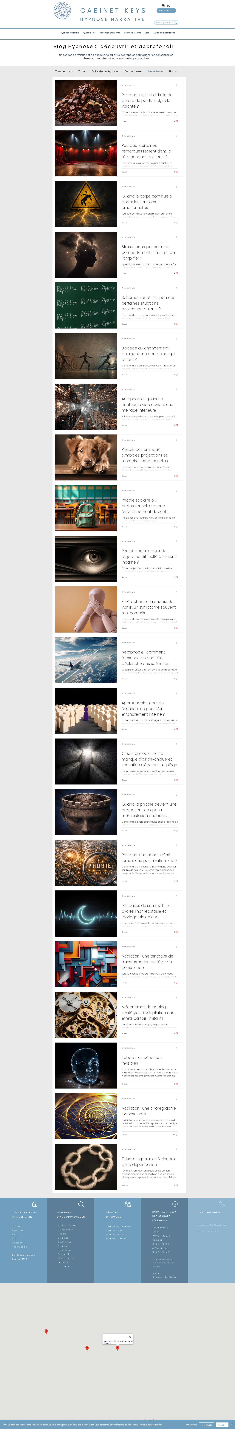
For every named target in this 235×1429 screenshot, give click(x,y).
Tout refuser (206, 1424)
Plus (171, 71)
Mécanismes (155, 71)
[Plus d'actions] (177, 85)
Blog (15, 1234)
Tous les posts (64, 71)
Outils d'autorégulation (105, 71)
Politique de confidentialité (151, 1424)
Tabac (82, 71)
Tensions (126, 139)
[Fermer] (231, 1424)
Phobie (125, 393)
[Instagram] (163, 6)
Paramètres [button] (191, 1424)
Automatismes (134, 71)
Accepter (222, 1424)
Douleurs (126, 190)
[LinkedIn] (168, 6)
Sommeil (126, 899)
